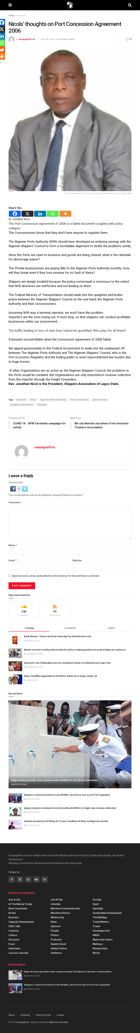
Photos (55, 935)
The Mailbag (100, 917)
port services (100, 400)
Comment (15, 502)
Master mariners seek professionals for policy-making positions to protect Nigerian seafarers (75, 649)
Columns (14, 930)
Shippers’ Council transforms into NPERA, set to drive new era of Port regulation (67, 795)
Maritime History (60, 913)
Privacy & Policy (43, 1015)
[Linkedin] (40, 214)
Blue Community (18, 908)
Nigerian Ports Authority (53, 400)
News (72, 39)
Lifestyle (55, 904)
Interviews (14, 948)
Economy (21, 15)
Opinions (56, 926)
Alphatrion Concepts (58, 1022)
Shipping (42, 405)
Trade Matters (101, 921)
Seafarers (56, 953)
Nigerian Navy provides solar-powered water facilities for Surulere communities (54, 780)
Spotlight (98, 908)
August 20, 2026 (20, 784)
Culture (13, 935)
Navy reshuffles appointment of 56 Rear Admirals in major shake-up (60, 676)
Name (13, 545)
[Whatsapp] (53, 214)
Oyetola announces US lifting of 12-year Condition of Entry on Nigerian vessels (66, 821)
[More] (65, 214)
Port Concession (80, 400)
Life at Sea (57, 899)
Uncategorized (101, 930)
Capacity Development (21, 921)
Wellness (98, 944)
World (96, 953)
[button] (13, 488)
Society (97, 899)
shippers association (21, 405)
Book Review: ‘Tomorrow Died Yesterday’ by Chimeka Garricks (57, 636)
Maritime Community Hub (65, 908)
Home (11, 15)
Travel (96, 926)
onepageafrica (27, 39)
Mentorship (57, 917)
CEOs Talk (14, 926)
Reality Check (58, 944)
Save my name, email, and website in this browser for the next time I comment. (56, 575)
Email (13, 560)
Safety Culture (59, 948)
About (12, 1015)
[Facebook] (15, 214)
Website (77, 560)
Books (12, 913)
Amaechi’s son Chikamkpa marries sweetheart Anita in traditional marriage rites (67, 663)
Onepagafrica (22, 1022)
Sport (96, 904)
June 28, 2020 (47, 39)
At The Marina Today (20, 904)
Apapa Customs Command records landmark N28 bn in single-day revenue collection (70, 808)
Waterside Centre (103, 939)
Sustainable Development (107, 913)
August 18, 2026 (32, 825)
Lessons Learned (18, 953)
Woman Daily (100, 948)
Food (12, 944)
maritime (21, 400)
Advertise (25, 1015)
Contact (60, 1015)
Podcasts (56, 939)
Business (14, 917)
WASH (96, 935)
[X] (27, 214)
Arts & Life (14, 899)
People (55, 930)
